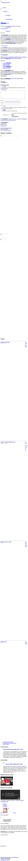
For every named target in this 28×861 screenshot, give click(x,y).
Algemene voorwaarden (8, 741)
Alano (3, 23)
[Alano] (5, 19)
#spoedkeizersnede (4, 58)
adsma (19, 26)
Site (1, 105)
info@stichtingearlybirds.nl (6, 128)
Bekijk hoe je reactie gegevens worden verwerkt (14, 119)
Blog (14, 26)
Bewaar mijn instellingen (5, 858)
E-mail (2, 102)
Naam (2, 100)
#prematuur (24, 57)
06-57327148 (3, 125)
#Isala (20, 57)
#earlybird (16, 57)
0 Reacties (10, 26)
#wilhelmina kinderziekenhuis (15, 58)
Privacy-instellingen (7, 819)
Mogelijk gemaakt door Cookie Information (9, 857)
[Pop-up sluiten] (1, 817)
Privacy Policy (6, 744)
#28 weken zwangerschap (8, 57)
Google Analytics (7, 821)
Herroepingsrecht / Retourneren (9, 743)
